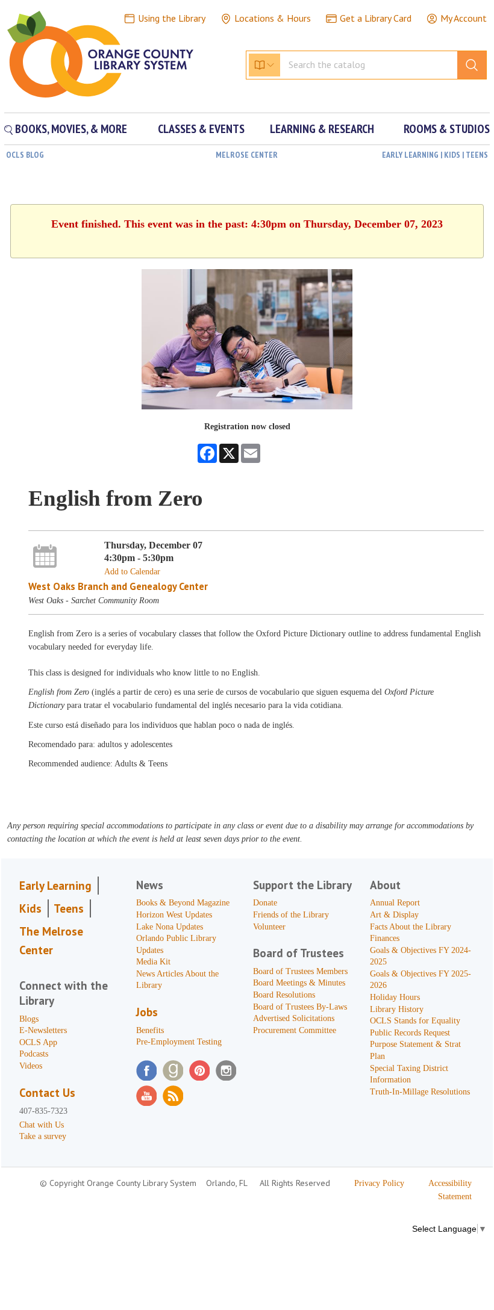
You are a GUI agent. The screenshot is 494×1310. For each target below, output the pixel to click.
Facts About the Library (410, 926)
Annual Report (395, 902)
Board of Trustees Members (300, 971)
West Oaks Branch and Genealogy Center (118, 586)
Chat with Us (41, 1124)
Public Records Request (410, 1032)
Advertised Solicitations (293, 1018)
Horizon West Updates (174, 914)
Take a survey (42, 1136)
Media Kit (153, 961)
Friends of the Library (291, 914)
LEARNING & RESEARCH (322, 129)
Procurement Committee (294, 1030)
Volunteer (269, 926)
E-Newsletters (43, 1030)
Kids (30, 908)
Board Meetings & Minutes (299, 982)
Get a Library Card (375, 18)
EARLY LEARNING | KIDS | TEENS (435, 154)
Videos (30, 1065)
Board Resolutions (284, 994)
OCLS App (38, 1042)
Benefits (150, 1030)
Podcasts (33, 1053)
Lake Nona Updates (169, 926)
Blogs (29, 1018)
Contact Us (47, 1092)
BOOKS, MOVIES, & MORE (70, 129)
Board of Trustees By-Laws (300, 1006)
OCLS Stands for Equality (415, 1020)
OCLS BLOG (25, 154)
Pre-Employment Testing (179, 1041)
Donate (265, 902)
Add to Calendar (132, 571)
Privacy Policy (379, 1183)
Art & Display (394, 914)
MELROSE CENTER (247, 154)
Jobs (147, 1012)
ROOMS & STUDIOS (447, 129)
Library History (397, 1009)
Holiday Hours (395, 997)
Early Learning (55, 885)
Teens (69, 908)
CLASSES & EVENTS (201, 129)
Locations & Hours (272, 18)
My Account (463, 18)
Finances (384, 938)
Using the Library (171, 18)
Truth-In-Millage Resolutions (420, 1091)
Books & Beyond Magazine (183, 902)
